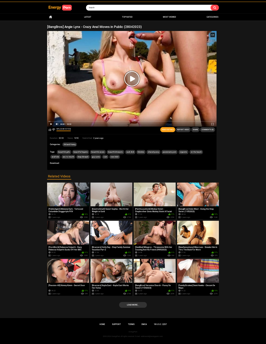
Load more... (133, 305)
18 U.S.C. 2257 (160, 324)
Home (50, 17)
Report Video (183, 130)
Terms (131, 324)
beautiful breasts (115, 152)
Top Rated (127, 17)
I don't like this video (53, 129)
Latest (87, 17)
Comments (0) (208, 130)
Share (195, 130)
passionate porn (169, 152)
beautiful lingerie (81, 152)
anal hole (55, 157)
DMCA (144, 324)
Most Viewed (169, 17)
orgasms (183, 152)
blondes (141, 152)
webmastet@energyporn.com (152, 336)
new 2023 (114, 157)
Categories (212, 17)
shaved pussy (153, 152)
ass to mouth (68, 157)
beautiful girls (64, 152)
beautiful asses (98, 152)
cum (105, 157)
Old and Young (70, 144)
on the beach (196, 152)
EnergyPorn (116, 336)
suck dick (130, 152)
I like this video (49, 129)
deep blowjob (83, 157)
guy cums (96, 157)
